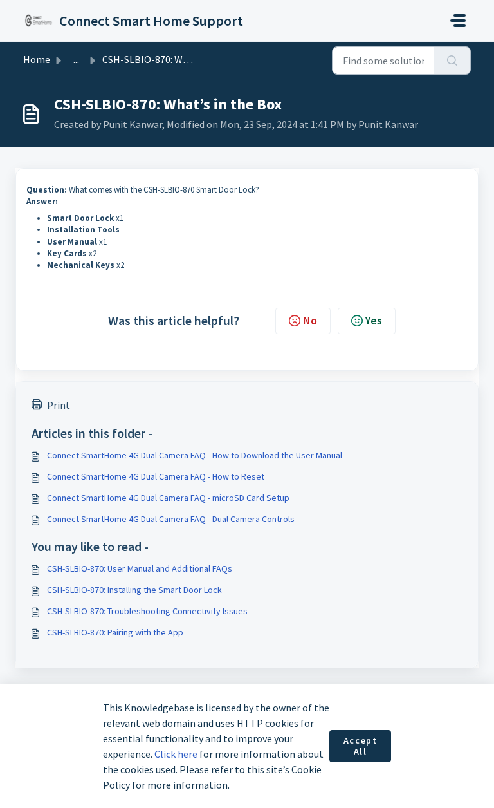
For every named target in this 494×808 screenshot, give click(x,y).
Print (58, 405)
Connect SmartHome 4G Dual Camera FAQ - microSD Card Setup (168, 497)
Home (36, 59)
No (310, 320)
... (76, 59)
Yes (373, 320)
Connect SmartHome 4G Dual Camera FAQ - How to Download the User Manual (194, 455)
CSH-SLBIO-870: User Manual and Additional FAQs (139, 568)
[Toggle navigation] (458, 20)
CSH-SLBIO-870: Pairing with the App (115, 632)
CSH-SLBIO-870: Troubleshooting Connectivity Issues (147, 611)
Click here (175, 753)
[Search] (452, 60)
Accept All (360, 746)
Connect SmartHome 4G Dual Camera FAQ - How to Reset (155, 476)
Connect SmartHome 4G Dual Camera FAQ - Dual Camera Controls (171, 519)
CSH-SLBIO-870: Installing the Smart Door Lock (134, 590)
